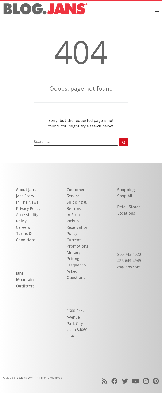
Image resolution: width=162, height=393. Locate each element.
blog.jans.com (24, 377)
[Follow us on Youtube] (135, 381)
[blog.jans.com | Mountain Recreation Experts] (45, 11)
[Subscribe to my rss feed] (104, 381)
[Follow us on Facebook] (114, 381)
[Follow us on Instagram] (146, 381)
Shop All (124, 195)
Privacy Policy (28, 208)
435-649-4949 (129, 260)
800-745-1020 (129, 254)
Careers (23, 227)
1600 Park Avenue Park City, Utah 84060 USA (77, 323)
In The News (27, 202)
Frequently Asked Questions (76, 271)
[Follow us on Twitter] (125, 381)
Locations (126, 213)
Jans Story (25, 195)
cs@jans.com (128, 266)
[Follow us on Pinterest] (156, 381)
